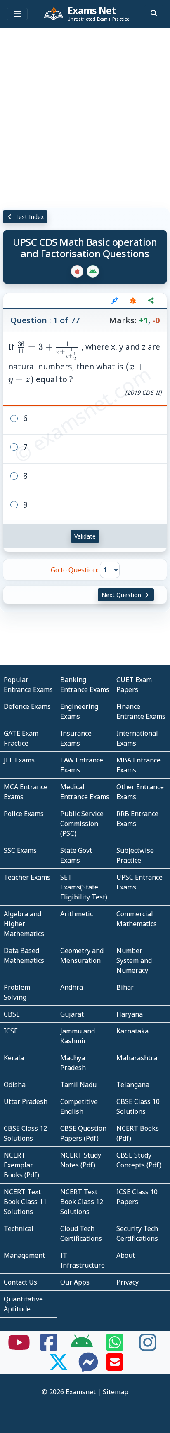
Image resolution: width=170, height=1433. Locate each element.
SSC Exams (20, 850)
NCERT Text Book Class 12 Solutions (81, 1201)
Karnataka (132, 1030)
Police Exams (24, 813)
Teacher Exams (27, 877)
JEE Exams (19, 760)
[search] (153, 13)
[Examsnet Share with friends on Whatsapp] (114, 1347)
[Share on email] (114, 1367)
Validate (85, 536)
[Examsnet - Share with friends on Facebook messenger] (88, 1367)
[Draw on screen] (115, 300)
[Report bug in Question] (133, 300)
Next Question (122, 595)
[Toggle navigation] (17, 14)
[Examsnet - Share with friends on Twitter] (58, 1367)
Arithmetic (76, 913)
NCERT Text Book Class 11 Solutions (25, 1201)
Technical (18, 1228)
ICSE (11, 1030)
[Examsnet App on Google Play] (81, 1347)
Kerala (14, 1057)
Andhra (71, 987)
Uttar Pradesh (25, 1101)
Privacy (127, 1282)
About (125, 1255)
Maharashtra (136, 1057)
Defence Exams (27, 706)
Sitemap (115, 1391)
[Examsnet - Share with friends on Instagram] (147, 1347)
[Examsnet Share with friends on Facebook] (48, 1347)
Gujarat (72, 1014)
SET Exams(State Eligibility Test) (83, 887)
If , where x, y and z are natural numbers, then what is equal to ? (84, 368)
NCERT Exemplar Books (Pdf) (21, 1165)
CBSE (12, 1014)
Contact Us (20, 1282)
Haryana (129, 1014)
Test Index (29, 217)
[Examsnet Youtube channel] (19, 1347)
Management (24, 1255)
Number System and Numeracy (134, 960)
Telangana (132, 1084)
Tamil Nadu (78, 1084)
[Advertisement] (85, 116)
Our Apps (75, 1282)
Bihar (125, 987)
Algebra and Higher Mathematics (24, 923)
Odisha (15, 1084)
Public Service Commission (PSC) (82, 823)
